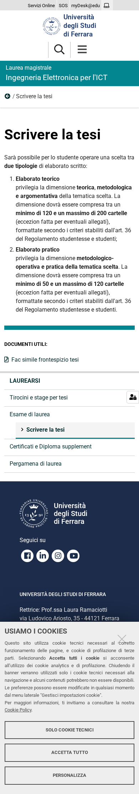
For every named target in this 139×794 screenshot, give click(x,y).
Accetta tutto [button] (69, 752)
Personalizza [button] (69, 775)
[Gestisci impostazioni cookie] (133, 397)
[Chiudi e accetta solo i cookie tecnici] (122, 639)
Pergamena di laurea (36, 463)
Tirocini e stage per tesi (39, 397)
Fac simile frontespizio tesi (45, 359)
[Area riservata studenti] (107, 5)
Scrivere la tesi (45, 429)
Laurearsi (25, 380)
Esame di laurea (7, 98)
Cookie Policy (18, 710)
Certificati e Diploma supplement (51, 446)
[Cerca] (59, 50)
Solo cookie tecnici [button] (70, 730)
